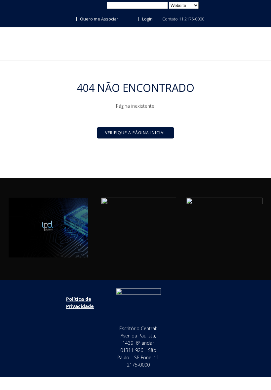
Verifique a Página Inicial (135, 133)
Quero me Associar (98, 19)
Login (147, 19)
